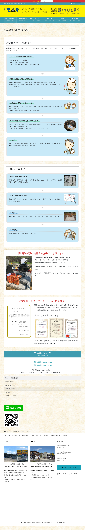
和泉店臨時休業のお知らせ (64, 445)
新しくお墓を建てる (12, 378)
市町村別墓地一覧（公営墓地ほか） (60, 435)
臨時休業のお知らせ (62, 458)
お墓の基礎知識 (8, 381)
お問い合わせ (76, 4)
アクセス (7, 435)
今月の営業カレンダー (47, 1)
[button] (42, 354)
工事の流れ (7, 392)
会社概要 (14, 435)
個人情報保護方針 (24, 435)
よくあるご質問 (44, 435)
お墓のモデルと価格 (9, 385)
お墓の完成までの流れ (10, 388)
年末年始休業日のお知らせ (64, 452)
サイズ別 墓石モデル (10, 395)
